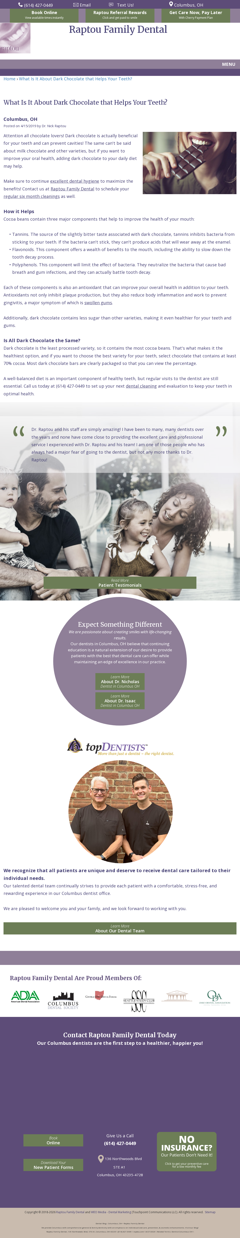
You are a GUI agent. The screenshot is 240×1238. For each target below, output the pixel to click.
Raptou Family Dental (72, 189)
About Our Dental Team (120, 928)
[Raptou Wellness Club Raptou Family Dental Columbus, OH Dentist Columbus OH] (186, 1151)
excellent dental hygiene (74, 181)
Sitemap (210, 1212)
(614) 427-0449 (70, 386)
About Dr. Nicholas (120, 681)
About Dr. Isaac (120, 700)
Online (53, 1140)
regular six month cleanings (32, 196)
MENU (228, 64)
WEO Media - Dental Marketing (111, 1212)
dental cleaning (141, 386)
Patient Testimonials (120, 583)
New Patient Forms (53, 1165)
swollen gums (98, 302)
